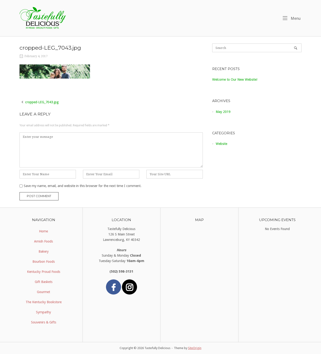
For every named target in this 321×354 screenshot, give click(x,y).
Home (43, 231)
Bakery (44, 251)
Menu (295, 18)
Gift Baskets (43, 282)
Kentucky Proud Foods (43, 272)
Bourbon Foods (43, 261)
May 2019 (223, 112)
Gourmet (43, 292)
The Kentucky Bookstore (44, 302)
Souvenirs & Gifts (43, 322)
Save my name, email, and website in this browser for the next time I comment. (82, 186)
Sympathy (43, 312)
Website (221, 144)
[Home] (43, 18)
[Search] (295, 48)
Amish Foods (43, 241)
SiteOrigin (194, 348)
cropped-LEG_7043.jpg (42, 102)
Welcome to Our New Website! (234, 79)
